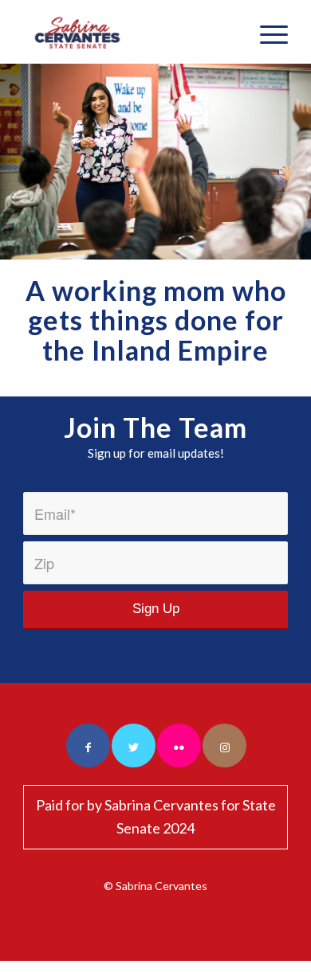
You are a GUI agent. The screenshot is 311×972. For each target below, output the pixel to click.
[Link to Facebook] (88, 745)
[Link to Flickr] (179, 745)
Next (297, 161)
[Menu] (266, 32)
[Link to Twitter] (134, 745)
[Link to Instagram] (224, 745)
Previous (14, 161)
